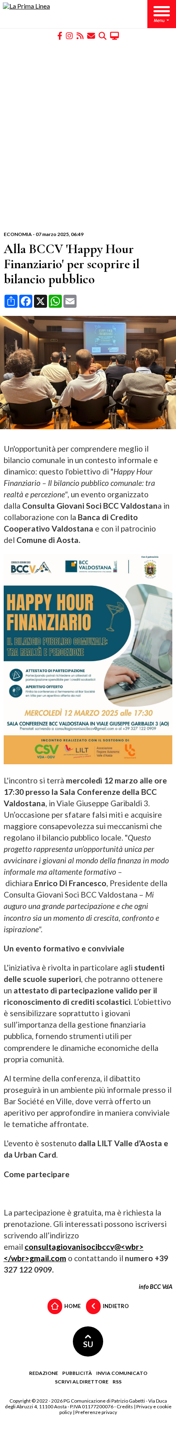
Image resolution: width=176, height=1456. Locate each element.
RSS (117, 1382)
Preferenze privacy (96, 1412)
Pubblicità (77, 1373)
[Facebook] (59, 35)
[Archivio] (102, 35)
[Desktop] (114, 35)
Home (72, 1305)
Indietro (115, 1305)
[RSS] (80, 35)
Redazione (43, 1373)
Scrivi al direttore (81, 1382)
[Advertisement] (88, 135)
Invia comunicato (121, 1373)
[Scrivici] (91, 35)
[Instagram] (69, 35)
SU (88, 1344)
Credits (125, 1406)
